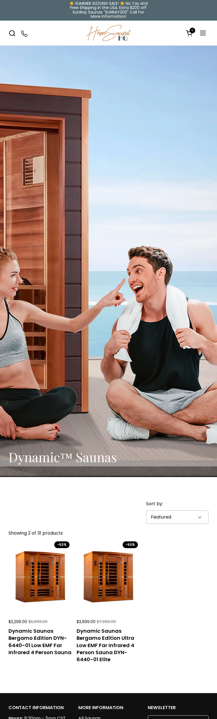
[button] (12, 33)
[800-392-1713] (24, 33)
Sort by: (154, 504)
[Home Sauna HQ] (108, 33)
